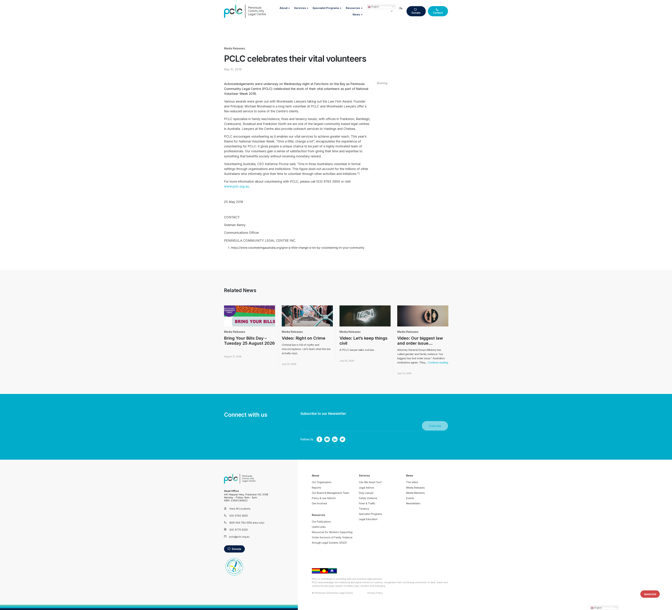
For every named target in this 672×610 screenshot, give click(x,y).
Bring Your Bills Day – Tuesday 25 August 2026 (249, 341)
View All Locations (239, 508)
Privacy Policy (375, 592)
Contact (438, 12)
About (283, 8)
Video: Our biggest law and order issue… (420, 341)
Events (410, 498)
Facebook (319, 439)
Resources (353, 8)
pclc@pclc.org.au (239, 536)
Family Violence (368, 498)
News (356, 14)
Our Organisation (321, 482)
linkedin (335, 439)
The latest (412, 482)
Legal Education (368, 519)
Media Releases (234, 48)
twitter (342, 439)
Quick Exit (650, 594)
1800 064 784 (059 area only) (242, 522)
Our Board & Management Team (330, 492)
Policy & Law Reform (324, 498)
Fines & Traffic (367, 503)
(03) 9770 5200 (238, 529)
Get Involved (319, 503)
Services (300, 8)
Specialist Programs (326, 8)
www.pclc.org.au (236, 186)
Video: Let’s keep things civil (363, 341)
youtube (327, 439)
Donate (416, 12)
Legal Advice (366, 487)
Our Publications (321, 521)
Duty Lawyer (366, 492)
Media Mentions (415, 492)
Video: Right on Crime (303, 338)
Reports (316, 487)
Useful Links (319, 526)
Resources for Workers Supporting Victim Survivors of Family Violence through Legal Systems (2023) (332, 537)
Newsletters (413, 503)
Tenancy (364, 508)
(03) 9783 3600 (238, 515)
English (375, 6)
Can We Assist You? (370, 482)
